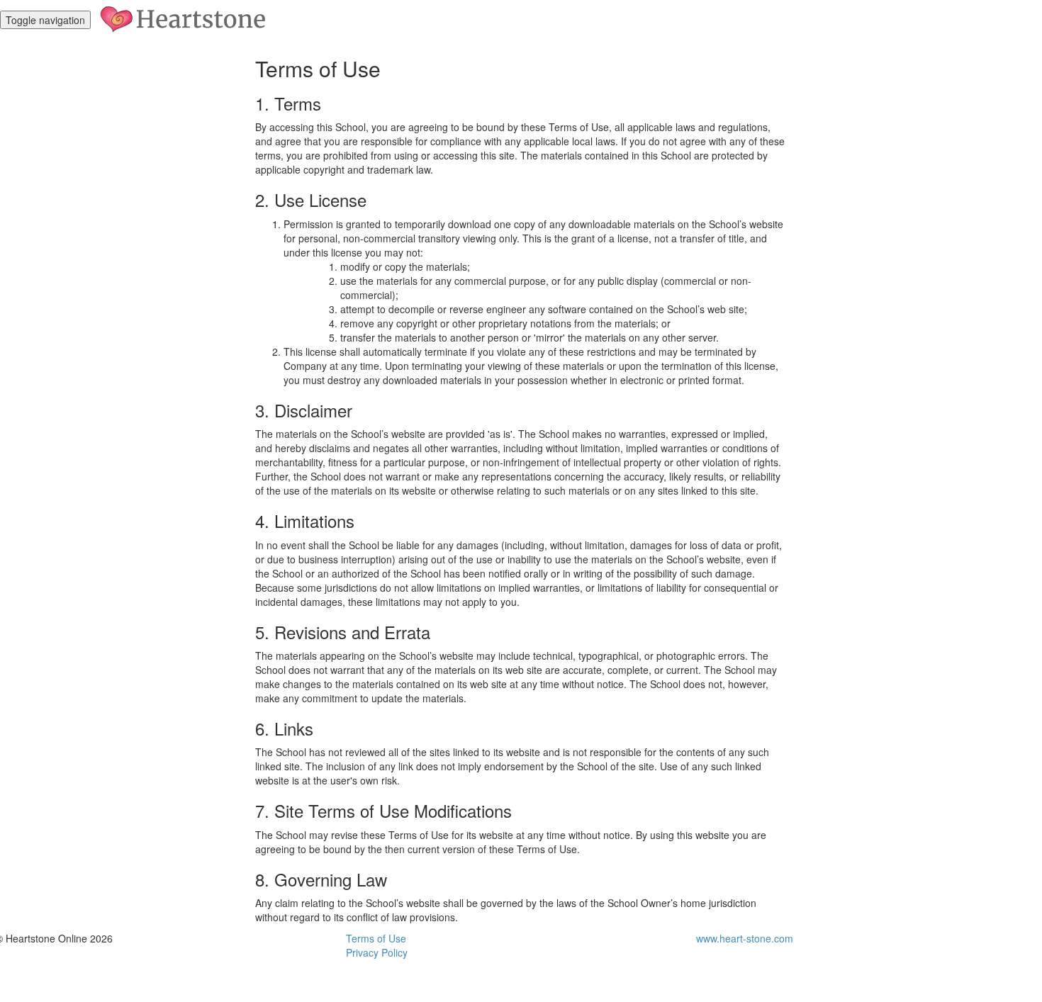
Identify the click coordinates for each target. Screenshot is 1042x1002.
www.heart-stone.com (744, 938)
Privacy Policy (377, 952)
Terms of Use (376, 938)
